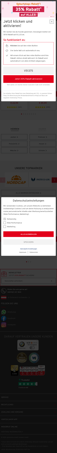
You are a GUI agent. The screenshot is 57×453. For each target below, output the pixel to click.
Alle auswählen (29, 234)
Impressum (22, 252)
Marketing (11, 227)
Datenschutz (34, 252)
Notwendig (11, 219)
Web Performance (14, 223)
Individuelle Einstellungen (28, 249)
